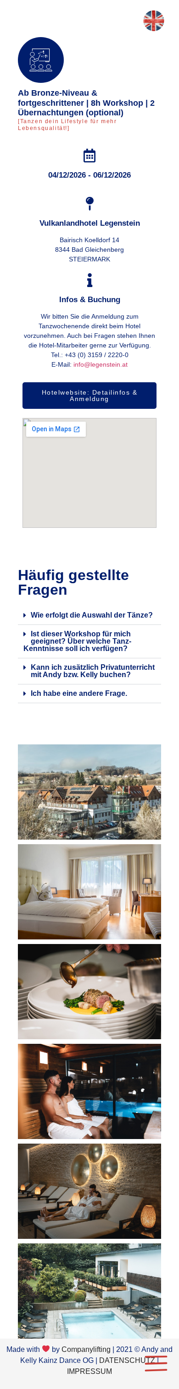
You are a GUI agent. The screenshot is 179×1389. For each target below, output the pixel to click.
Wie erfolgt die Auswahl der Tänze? (92, 615)
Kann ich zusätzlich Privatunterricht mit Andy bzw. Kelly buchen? (93, 670)
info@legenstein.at (100, 364)
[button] (89, 615)
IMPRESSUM (89, 1371)
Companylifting (86, 1349)
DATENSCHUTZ (127, 1360)
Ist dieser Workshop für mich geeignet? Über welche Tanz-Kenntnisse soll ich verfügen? (77, 641)
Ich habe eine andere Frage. (79, 693)
